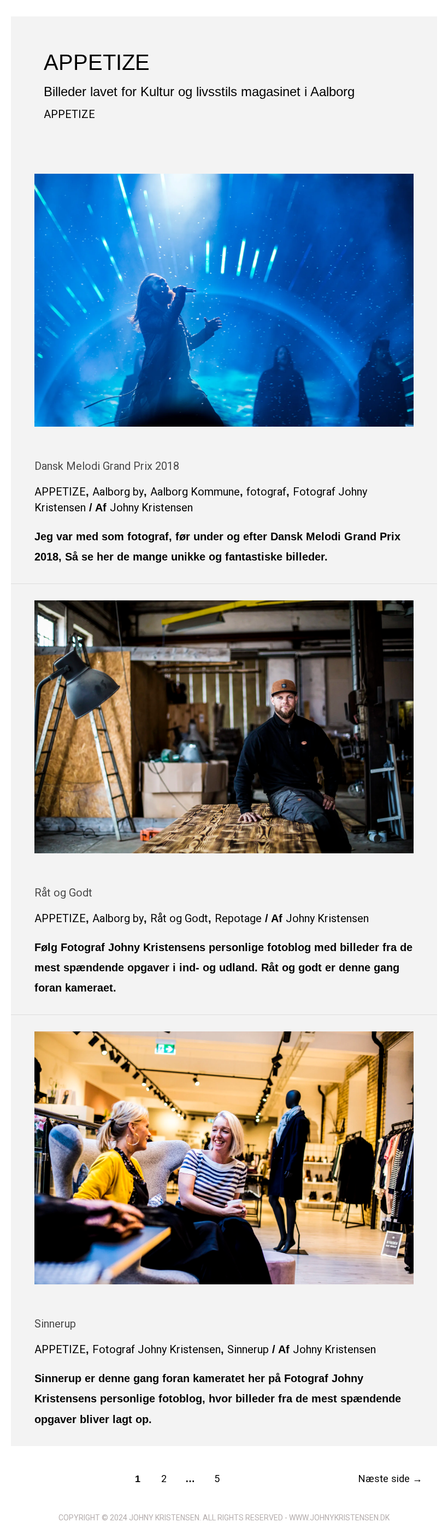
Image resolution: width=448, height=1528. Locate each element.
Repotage (238, 918)
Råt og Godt (63, 892)
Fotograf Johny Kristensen (156, 1349)
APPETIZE (69, 114)
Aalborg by (118, 491)
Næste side (390, 1478)
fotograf (266, 491)
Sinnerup (55, 1323)
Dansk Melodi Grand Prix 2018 (106, 466)
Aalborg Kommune (195, 491)
